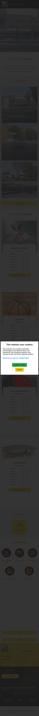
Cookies (19, 370)
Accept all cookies (19, 365)
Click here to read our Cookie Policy (16, 358)
